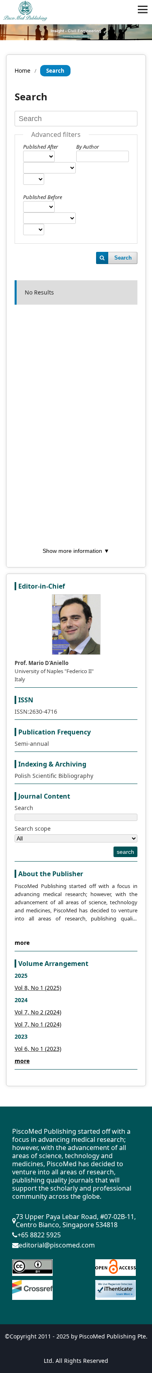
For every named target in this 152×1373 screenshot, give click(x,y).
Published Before (42, 197)
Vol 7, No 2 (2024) (38, 1012)
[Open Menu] (142, 9)
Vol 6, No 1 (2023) (38, 1048)
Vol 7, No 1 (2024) (38, 1024)
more (22, 942)
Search (123, 258)
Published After (40, 146)
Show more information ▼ (76, 551)
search (125, 852)
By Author (87, 146)
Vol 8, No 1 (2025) (38, 988)
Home (22, 70)
